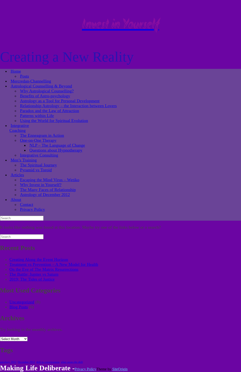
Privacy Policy (32, 209)
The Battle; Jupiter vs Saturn (33, 274)
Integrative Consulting (39, 155)
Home (16, 71)
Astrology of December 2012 (45, 194)
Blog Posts (18, 307)
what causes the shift (72, 362)
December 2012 (26, 362)
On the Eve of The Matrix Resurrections (43, 269)
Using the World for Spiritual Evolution (54, 120)
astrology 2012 (8, 362)
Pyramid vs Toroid (36, 170)
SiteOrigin (120, 369)
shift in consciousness (48, 362)
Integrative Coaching (19, 128)
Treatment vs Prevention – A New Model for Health (53, 264)
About (16, 199)
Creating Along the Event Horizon (38, 259)
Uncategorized (21, 302)
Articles (17, 174)
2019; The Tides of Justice (32, 279)
